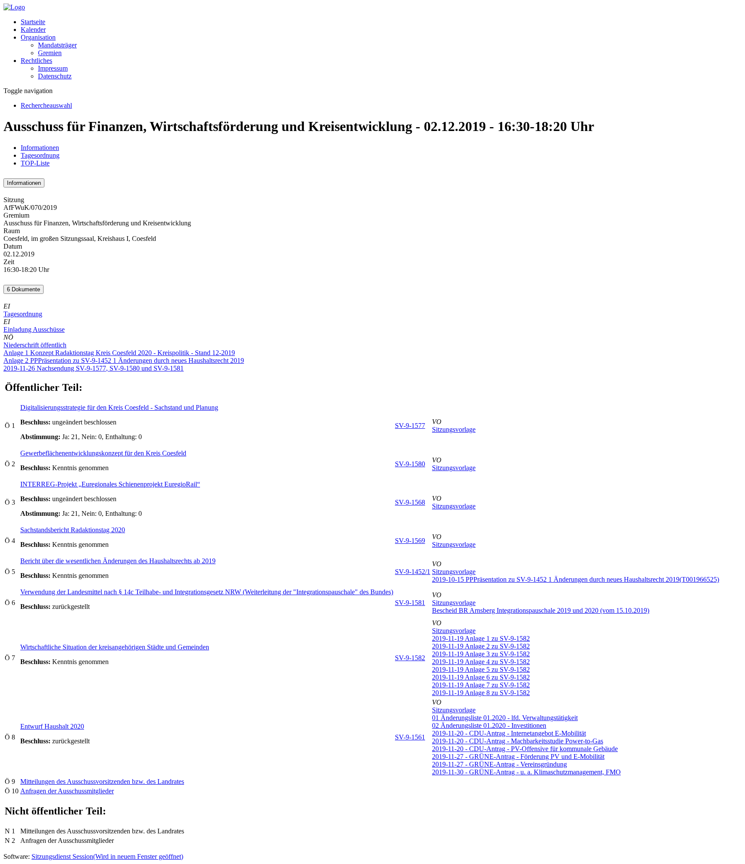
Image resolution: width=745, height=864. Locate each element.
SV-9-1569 (410, 540)
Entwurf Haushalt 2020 (52, 726)
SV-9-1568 (410, 502)
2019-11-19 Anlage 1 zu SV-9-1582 (481, 638)
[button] (38, 37)
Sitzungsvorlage (454, 429)
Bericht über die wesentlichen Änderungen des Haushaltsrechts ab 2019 (118, 561)
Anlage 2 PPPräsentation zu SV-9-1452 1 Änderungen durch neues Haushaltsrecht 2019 (123, 360)
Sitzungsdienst (107, 856)
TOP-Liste (35, 163)
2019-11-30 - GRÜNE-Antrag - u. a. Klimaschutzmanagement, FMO (526, 772)
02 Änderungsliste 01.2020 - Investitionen (489, 725)
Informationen (40, 147)
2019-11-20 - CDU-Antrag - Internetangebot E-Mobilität (509, 733)
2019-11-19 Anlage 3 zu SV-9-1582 (481, 654)
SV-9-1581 (410, 602)
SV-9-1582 (410, 657)
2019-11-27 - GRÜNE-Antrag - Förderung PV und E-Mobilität (518, 756)
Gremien (50, 52)
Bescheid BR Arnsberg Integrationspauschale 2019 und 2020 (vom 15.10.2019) (540, 610)
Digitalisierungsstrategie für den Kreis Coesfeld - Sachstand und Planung (119, 407)
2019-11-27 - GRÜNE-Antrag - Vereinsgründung (499, 764)
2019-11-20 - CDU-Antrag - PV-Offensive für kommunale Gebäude (525, 748)
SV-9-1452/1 (412, 571)
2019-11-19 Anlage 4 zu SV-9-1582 (481, 661)
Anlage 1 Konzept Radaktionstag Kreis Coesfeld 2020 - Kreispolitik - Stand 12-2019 (119, 352)
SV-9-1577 (410, 425)
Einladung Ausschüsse (34, 329)
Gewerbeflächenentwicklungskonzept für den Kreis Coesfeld (103, 453)
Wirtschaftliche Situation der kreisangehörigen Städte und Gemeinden (114, 647)
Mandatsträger (57, 45)
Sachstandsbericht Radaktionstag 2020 (72, 529)
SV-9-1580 (410, 464)
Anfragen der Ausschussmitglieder (67, 791)
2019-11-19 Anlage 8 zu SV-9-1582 (481, 692)
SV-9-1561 (410, 737)
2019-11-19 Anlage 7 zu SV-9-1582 (481, 685)
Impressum (53, 68)
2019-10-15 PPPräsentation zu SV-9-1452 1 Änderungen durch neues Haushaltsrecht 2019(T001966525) (575, 579)
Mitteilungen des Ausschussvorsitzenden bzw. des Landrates (102, 781)
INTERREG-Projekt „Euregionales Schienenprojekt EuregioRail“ (110, 484)
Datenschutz (55, 76)
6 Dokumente (23, 289)
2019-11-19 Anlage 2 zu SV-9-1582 (481, 646)
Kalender (33, 29)
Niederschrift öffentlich (34, 345)
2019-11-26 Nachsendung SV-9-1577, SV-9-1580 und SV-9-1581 (93, 368)
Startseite (33, 21)
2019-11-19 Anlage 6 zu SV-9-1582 (481, 677)
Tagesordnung (40, 155)
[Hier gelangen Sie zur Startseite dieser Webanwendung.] (14, 7)
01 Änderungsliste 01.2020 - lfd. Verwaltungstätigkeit (505, 717)
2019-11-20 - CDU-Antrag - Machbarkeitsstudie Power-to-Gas (517, 741)
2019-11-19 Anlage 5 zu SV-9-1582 (481, 669)
